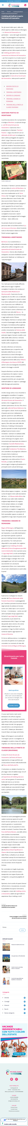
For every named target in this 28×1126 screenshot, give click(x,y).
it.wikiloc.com (8, 181)
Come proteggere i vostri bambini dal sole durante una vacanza (18, 916)
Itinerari (9, 11)
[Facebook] (11, 1079)
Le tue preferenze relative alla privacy (15, 1120)
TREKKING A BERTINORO (13, 92)
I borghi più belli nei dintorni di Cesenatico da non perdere (9, 906)
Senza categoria (9, 1013)
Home (2, 11)
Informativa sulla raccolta (9, 1124)
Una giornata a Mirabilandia (18, 956)
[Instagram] (16, 1079)
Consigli (6, 1001)
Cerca (4, 927)
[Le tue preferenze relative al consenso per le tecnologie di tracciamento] (2, 1123)
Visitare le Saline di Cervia (17, 945)
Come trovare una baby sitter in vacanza (17, 967)
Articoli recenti (8, 939)
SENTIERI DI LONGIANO (13, 95)
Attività (6, 998)
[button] (2, 5)
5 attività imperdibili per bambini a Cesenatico (17, 979)
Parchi (6, 1009)
